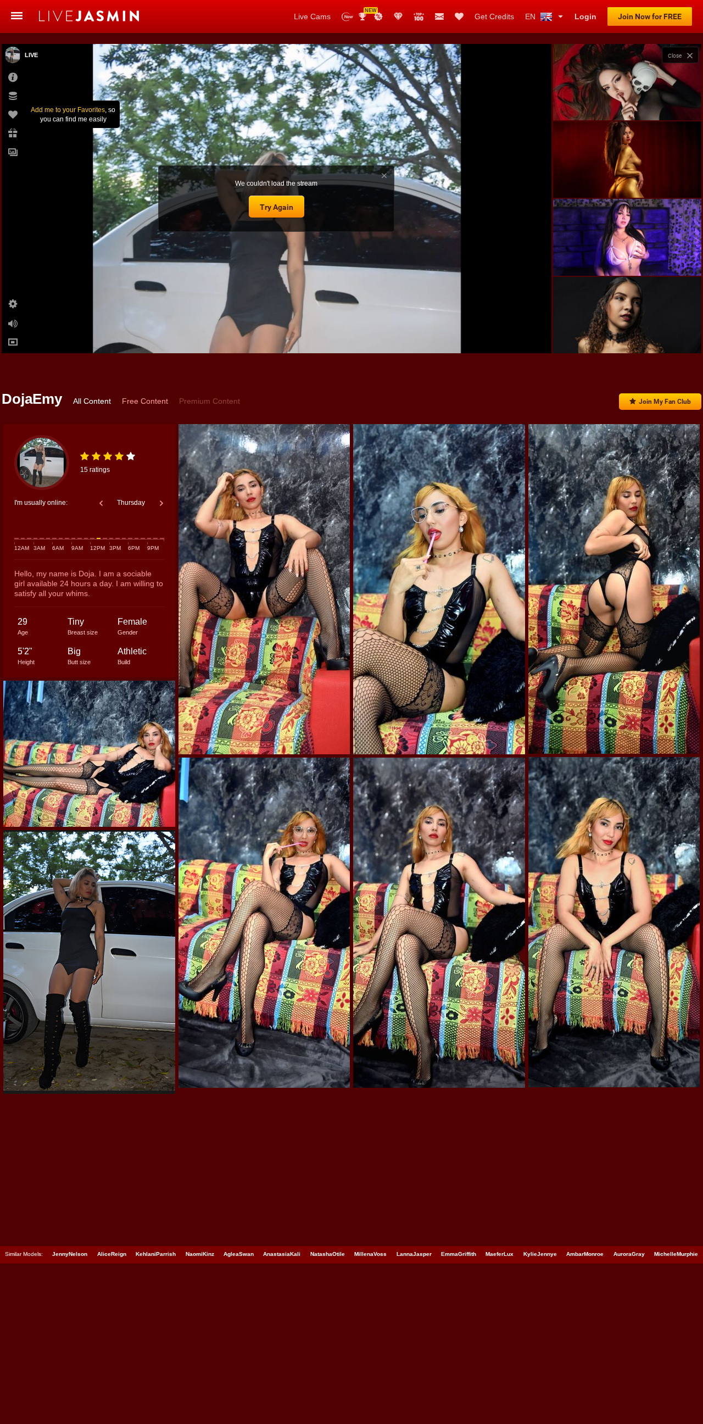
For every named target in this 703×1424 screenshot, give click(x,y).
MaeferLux (500, 1254)
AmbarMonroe (585, 1254)
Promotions (378, 16)
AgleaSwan (239, 1254)
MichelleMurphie (676, 1254)
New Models (347, 17)
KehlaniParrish (156, 1254)
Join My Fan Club (665, 401)
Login (585, 16)
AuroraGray (629, 1254)
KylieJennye (540, 1254)
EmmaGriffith (458, 1254)
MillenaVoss (370, 1254)
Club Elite (398, 16)
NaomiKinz (200, 1254)
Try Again (276, 207)
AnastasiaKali (281, 1254)
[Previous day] (101, 503)
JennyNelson (69, 1254)
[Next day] (161, 503)
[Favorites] (459, 16)
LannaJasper (414, 1254)
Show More (627, 334)
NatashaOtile (327, 1254)
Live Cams (312, 16)
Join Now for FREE (650, 16)
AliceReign (111, 1254)
